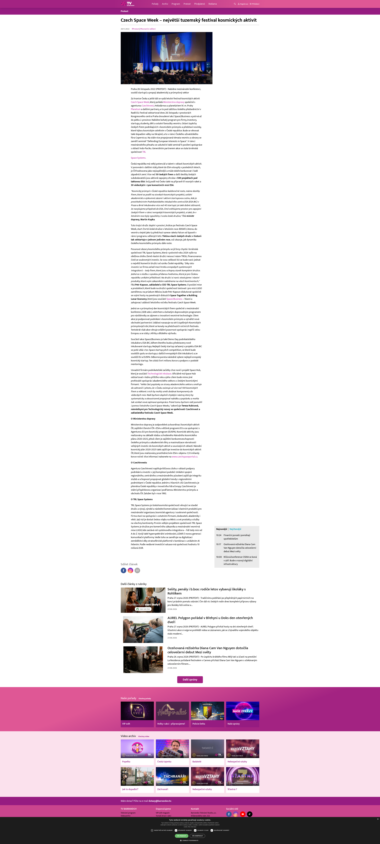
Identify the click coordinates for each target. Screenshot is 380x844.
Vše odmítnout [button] (197, 836)
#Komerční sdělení (148, 29)
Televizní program (128, 813)
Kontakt (195, 808)
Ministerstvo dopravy (173, 102)
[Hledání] (235, 4)
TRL (144, 151)
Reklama (213, 3)
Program (176, 3)
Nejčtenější (235, 529)
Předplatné (199, 3)
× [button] (378, 819)
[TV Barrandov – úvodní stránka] (128, 4)
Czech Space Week (140, 102)
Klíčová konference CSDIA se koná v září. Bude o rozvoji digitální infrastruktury (240, 561)
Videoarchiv (125, 816)
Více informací (192, 827)
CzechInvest (148, 105)
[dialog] (190, 830)
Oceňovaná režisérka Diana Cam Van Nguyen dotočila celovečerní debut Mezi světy (240, 548)
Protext (187, 3)
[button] (190, 840)
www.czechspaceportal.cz (184, 456)
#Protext (135, 29)
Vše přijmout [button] (181, 836)
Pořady (155, 3)
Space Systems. (138, 157)
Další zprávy (190, 679)
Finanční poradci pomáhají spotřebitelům (237, 537)
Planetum (136, 109)
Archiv (165, 3)
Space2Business (174, 299)
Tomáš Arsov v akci (163, 816)
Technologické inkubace (159, 373)
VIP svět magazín (163, 813)
